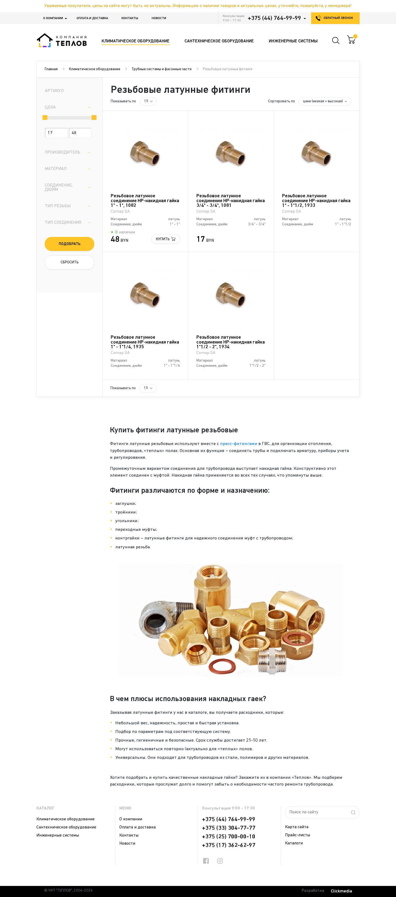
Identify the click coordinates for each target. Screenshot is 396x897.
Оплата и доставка (92, 18)
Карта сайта (296, 827)
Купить (163, 239)
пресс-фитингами (238, 443)
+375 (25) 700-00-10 (228, 837)
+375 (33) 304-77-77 (228, 828)
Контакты (129, 18)
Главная (51, 69)
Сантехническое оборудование (66, 827)
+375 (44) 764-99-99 (274, 18)
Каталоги (294, 843)
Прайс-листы (297, 835)
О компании (53, 18)
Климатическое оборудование (94, 69)
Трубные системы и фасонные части (161, 69)
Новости (159, 18)
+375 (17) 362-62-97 (228, 845)
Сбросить (70, 262)
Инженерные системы (57, 835)
